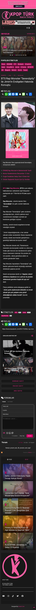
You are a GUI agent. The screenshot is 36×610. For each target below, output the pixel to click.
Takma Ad (5, 406)
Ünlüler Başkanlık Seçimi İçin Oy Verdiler (16, 179)
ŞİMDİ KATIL (19, 6)
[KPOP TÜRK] (18, 19)
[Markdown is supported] (4, 433)
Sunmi (20, 70)
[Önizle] (12, 433)
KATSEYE (30, 67)
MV (3, 70)
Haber (4, 47)
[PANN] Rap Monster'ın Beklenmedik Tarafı (17, 170)
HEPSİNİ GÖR (30, 33)
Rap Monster (20, 75)
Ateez (3, 64)
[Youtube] (3, 596)
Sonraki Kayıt (18, 381)
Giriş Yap (22, 436)
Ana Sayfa (18, 391)
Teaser (25, 70)
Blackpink (21, 64)
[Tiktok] (13, 596)
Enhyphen (28, 64)
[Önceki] (4, 38)
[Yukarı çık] (34, 607)
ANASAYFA (3, 75)
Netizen (14, 70)
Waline (29, 452)
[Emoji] (7, 433)
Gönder (30, 436)
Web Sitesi (5, 414)
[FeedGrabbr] (24, 150)
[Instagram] (8, 596)
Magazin (7, 70)
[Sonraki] (32, 38)
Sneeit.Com (21, 606)
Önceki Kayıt (18, 386)
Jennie (17, 67)
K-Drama (23, 67)
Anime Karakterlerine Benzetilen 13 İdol (16, 173)
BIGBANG (9, 64)
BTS (15, 64)
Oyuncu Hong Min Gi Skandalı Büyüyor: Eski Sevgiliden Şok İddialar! (17, 510)
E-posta (5, 410)
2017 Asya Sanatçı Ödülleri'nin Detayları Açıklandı (15, 369)
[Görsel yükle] (10, 433)
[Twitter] (18, 596)
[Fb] (22, 596)
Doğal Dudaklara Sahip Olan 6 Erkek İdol (16, 176)
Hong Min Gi (10, 67)
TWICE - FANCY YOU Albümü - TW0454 (17, 153)
